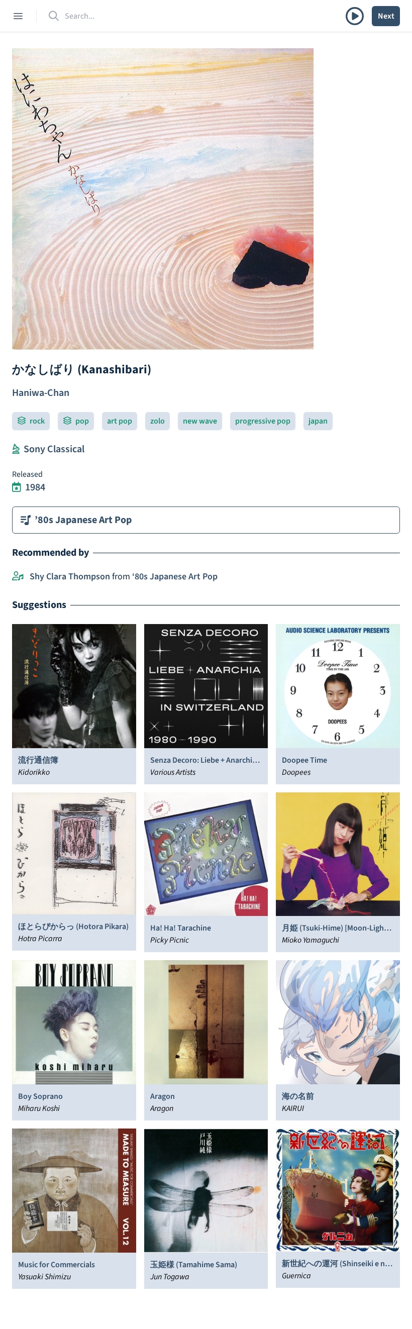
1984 (35, 487)
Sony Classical (54, 449)
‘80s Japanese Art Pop (175, 576)
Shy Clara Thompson (70, 576)
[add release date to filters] (16, 487)
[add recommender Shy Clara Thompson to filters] (18, 577)
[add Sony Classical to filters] (16, 449)
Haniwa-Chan (40, 393)
